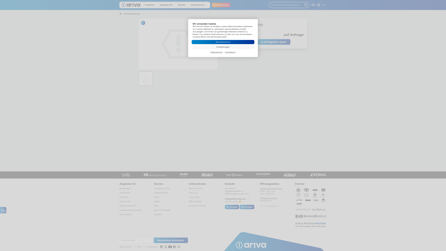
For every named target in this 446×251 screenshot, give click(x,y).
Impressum (230, 52)
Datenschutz (216, 52)
